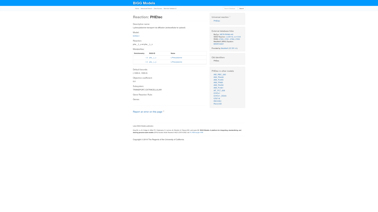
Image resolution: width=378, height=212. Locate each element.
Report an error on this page (148, 111)
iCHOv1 (136, 35)
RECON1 (218, 101)
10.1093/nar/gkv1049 (196, 132)
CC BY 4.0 (233, 48)
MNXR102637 (219, 44)
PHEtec (217, 20)
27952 (232, 39)
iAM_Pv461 (218, 87)
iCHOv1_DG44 (220, 95)
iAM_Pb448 (219, 77)
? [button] (163, 111)
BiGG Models (144, 2)
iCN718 (217, 98)
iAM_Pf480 (218, 82)
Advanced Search (146, 8)
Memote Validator (169, 8)
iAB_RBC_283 (220, 74)
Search (241, 8)
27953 (237, 39)
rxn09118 (229, 36)
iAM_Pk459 (218, 85)
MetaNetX (224, 48)
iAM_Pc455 (218, 79)
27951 (227, 39)
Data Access (158, 8)
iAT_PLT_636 (219, 90)
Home (137, 8)
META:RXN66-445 (226, 34)
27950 (221, 39)
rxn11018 (237, 36)
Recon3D (218, 103)
